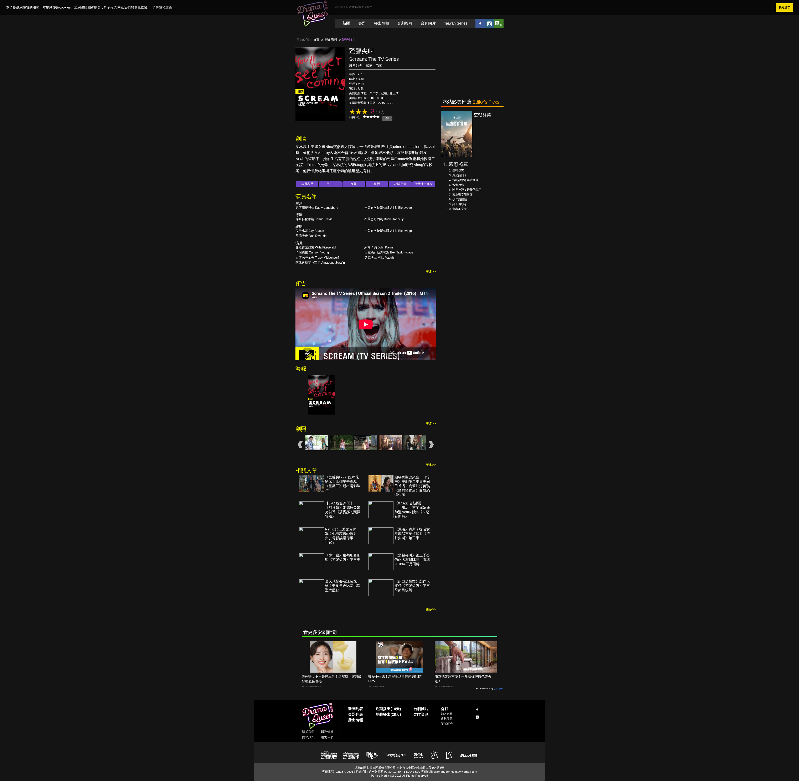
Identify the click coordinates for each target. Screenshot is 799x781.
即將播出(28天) (388, 714)
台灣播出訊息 (423, 184)
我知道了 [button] (784, 7)
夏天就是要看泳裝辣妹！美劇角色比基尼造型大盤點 (342, 585)
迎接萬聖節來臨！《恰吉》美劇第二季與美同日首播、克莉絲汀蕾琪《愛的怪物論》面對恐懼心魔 (412, 486)
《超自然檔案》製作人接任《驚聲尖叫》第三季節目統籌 (412, 585)
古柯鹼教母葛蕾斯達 (465, 180)
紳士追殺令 (459, 204)
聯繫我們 (327, 737)
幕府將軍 (458, 164)
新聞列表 (355, 709)
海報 (354, 184)
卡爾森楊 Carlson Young (312, 252)
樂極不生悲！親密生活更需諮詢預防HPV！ (395, 679)
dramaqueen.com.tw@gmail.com (455, 771)
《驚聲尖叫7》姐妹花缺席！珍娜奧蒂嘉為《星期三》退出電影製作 (342, 483)
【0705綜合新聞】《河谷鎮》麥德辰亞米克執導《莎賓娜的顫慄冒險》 (342, 509)
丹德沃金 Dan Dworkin (310, 235)
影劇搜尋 (404, 23)
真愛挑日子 (459, 175)
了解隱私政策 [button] (162, 7)
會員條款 (447, 718)
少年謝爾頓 (459, 199)
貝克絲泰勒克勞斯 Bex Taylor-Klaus (388, 252)
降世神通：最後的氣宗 (466, 189)
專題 (362, 23)
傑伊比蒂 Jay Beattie (309, 230)
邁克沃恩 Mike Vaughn (379, 257)
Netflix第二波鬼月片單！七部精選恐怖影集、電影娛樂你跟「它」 (341, 535)
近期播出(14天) (388, 709)
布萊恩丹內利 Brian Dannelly (384, 219)
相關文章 (400, 184)
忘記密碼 (447, 723)
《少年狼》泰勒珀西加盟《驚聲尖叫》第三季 (342, 557)
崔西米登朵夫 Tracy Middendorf (317, 257)
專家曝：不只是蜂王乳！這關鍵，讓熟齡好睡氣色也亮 (332, 679)
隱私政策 (308, 737)
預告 (330, 184)
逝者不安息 (459, 209)
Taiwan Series (455, 23)
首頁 (316, 39)
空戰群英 (458, 170)
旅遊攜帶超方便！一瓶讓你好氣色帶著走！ (463, 679)
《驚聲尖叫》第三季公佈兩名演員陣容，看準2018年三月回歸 (412, 559)
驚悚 (369, 65)
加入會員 (447, 713)
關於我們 (308, 731)
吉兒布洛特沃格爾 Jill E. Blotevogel (388, 207)
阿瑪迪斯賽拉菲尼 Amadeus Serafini (320, 262)
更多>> (431, 271)
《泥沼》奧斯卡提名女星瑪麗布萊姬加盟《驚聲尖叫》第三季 (412, 533)
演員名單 (307, 184)
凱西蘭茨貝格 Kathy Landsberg (316, 207)
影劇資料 (331, 39)
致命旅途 (458, 184)
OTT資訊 (420, 714)
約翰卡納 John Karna (378, 247)
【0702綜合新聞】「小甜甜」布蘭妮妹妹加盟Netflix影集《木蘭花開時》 (412, 509)
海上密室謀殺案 (462, 194)
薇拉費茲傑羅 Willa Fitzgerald (315, 247)
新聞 (346, 23)
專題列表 (355, 714)
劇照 (377, 184)
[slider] (371, 116)
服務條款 (327, 731)
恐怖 (379, 65)
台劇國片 (428, 23)
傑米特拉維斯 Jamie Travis (314, 219)
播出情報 (381, 23)
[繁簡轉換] (499, 23)
